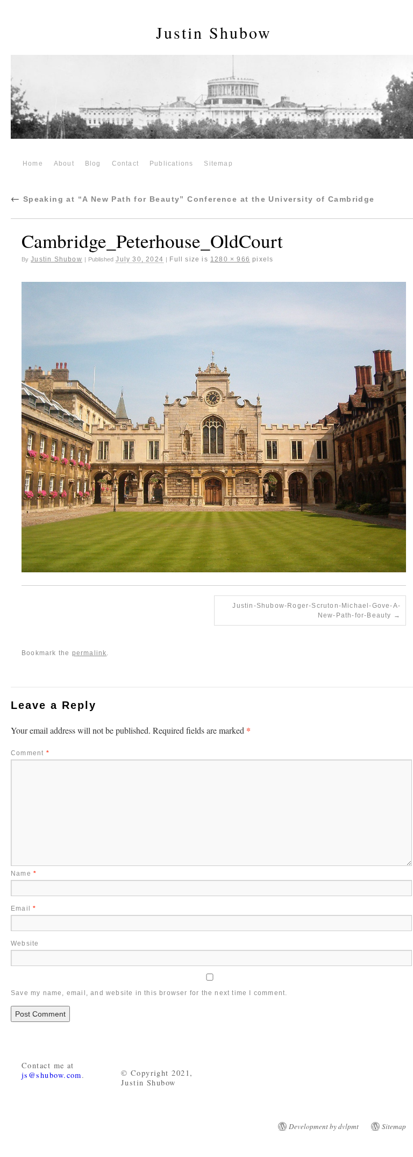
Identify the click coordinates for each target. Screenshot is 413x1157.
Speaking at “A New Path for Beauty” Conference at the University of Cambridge (193, 199)
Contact (125, 163)
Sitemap (218, 163)
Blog (93, 163)
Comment (30, 753)
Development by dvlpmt (324, 1126)
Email (23, 908)
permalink (89, 653)
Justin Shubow (214, 32)
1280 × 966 (230, 259)
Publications (171, 163)
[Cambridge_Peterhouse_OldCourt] (214, 427)
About (64, 163)
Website (25, 943)
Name (24, 873)
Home (33, 163)
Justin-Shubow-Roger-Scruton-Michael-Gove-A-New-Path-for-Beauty (316, 610)
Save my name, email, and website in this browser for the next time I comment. (149, 993)
